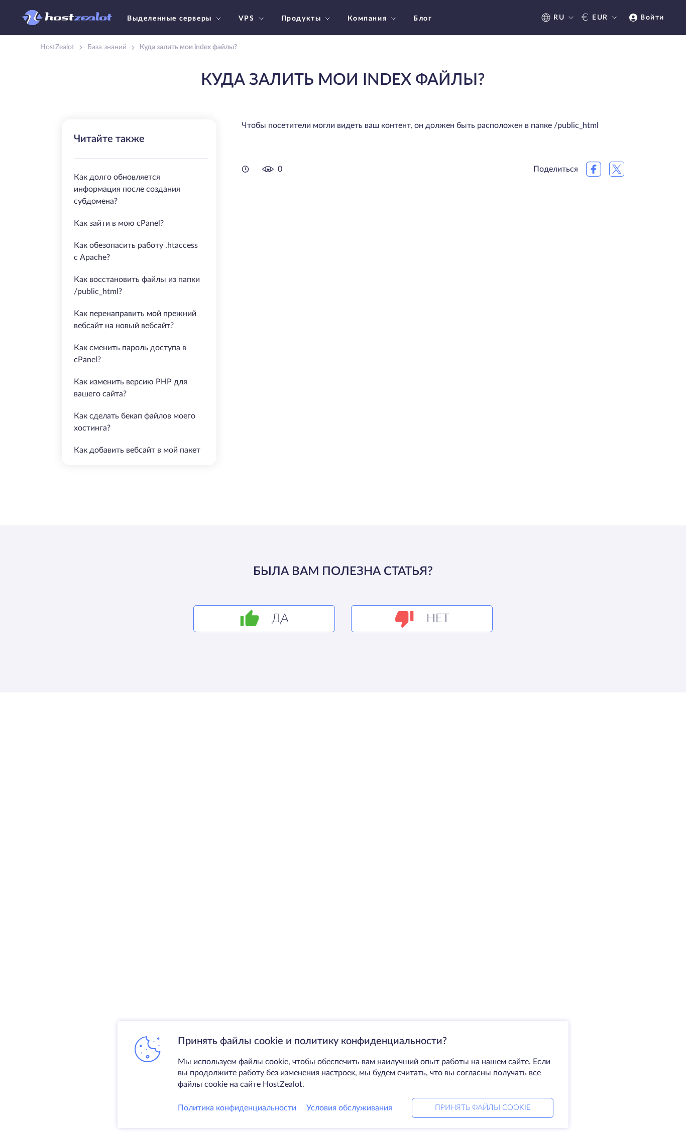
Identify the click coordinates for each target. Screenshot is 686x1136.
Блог (422, 18)
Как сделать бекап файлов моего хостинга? (134, 422)
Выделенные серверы (169, 18)
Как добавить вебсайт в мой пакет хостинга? (137, 456)
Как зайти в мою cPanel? (119, 223)
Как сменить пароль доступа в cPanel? (130, 354)
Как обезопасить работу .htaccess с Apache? (136, 251)
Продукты (301, 18)
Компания (367, 18)
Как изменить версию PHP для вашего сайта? (130, 388)
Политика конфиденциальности (237, 1108)
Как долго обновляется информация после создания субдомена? (127, 189)
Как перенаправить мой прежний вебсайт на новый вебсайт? (135, 320)
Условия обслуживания (349, 1108)
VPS (247, 18)
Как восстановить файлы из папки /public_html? (137, 285)
